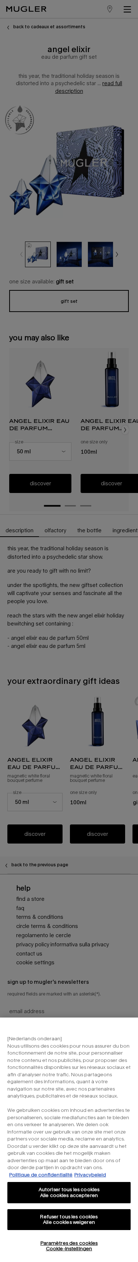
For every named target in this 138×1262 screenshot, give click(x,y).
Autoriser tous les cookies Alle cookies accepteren (69, 1192)
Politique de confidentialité (40, 1175)
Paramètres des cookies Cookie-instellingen (69, 1246)
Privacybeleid (90, 1175)
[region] (69, 1140)
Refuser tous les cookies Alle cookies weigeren (69, 1219)
